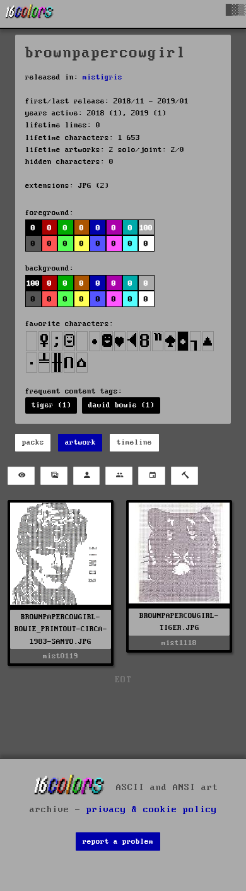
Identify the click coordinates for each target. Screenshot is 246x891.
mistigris (102, 77)
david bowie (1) (121, 405)
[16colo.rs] (29, 14)
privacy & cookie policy (151, 810)
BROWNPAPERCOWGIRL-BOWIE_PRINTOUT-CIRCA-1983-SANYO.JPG (61, 629)
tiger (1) (51, 405)
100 (33, 283)
